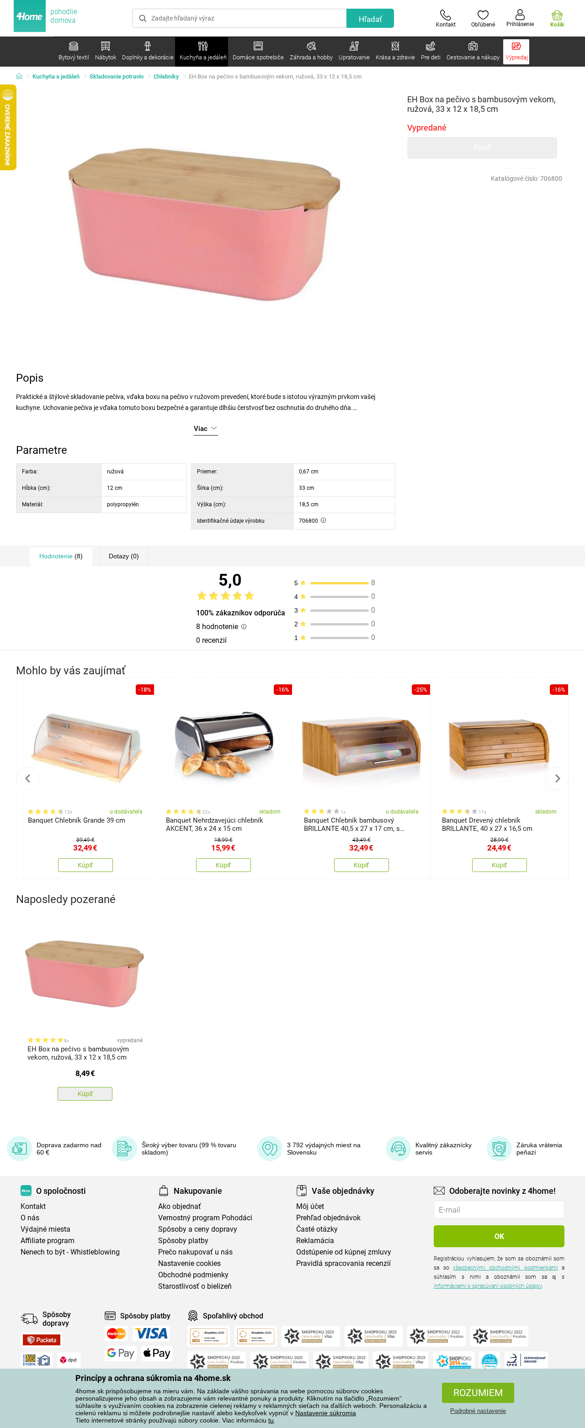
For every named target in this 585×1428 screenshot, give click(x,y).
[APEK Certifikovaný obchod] (526, 1361)
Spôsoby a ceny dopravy (197, 1229)
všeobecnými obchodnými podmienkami (505, 1268)
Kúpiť (482, 147)
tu (271, 1420)
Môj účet (310, 1206)
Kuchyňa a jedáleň (56, 76)
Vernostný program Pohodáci (205, 1217)
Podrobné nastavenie (478, 1410)
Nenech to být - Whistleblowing (70, 1252)
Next (557, 778)
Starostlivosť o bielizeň (195, 1286)
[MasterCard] (116, 1333)
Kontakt (33, 1206)
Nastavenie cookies (189, 1263)
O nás (30, 1217)
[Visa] (151, 1333)
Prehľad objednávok (328, 1217)
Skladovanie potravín (117, 76)
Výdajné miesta (45, 1229)
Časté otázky (317, 1229)
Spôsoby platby (183, 1240)
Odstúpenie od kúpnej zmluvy (343, 1252)
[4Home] (22, 77)
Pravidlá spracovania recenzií (343, 1263)
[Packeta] (42, 1340)
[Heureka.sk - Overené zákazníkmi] (489, 1361)
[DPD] (69, 1360)
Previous (27, 778)
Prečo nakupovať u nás (195, 1252)
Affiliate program (47, 1240)
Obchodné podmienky (193, 1274)
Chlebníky (166, 76)
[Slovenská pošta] (37, 1360)
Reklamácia (315, 1240)
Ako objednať (179, 1206)
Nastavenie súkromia (325, 1413)
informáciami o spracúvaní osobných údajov (488, 1286)
